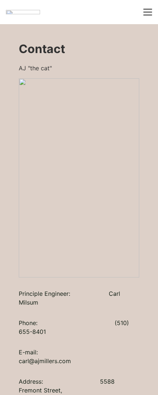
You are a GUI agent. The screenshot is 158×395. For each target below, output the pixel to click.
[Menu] (147, 12)
